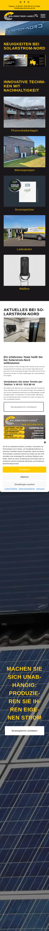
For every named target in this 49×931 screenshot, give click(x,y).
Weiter (39, 330)
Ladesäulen (24, 249)
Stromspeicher (24, 209)
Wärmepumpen (24, 170)
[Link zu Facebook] (24, 2)
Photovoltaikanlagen (24, 130)
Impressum (40, 489)
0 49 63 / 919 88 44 (24, 6)
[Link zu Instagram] (21, 2)
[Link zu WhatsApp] (28, 2)
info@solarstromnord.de (24, 8)
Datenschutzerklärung (27, 489)
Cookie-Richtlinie (10, 489)
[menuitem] (35, 15)
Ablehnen (24, 477)
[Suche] (35, 15)
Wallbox (24, 288)
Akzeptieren (24, 469)
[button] (45, 442)
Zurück (10, 330)
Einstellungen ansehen (25, 484)
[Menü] (41, 15)
